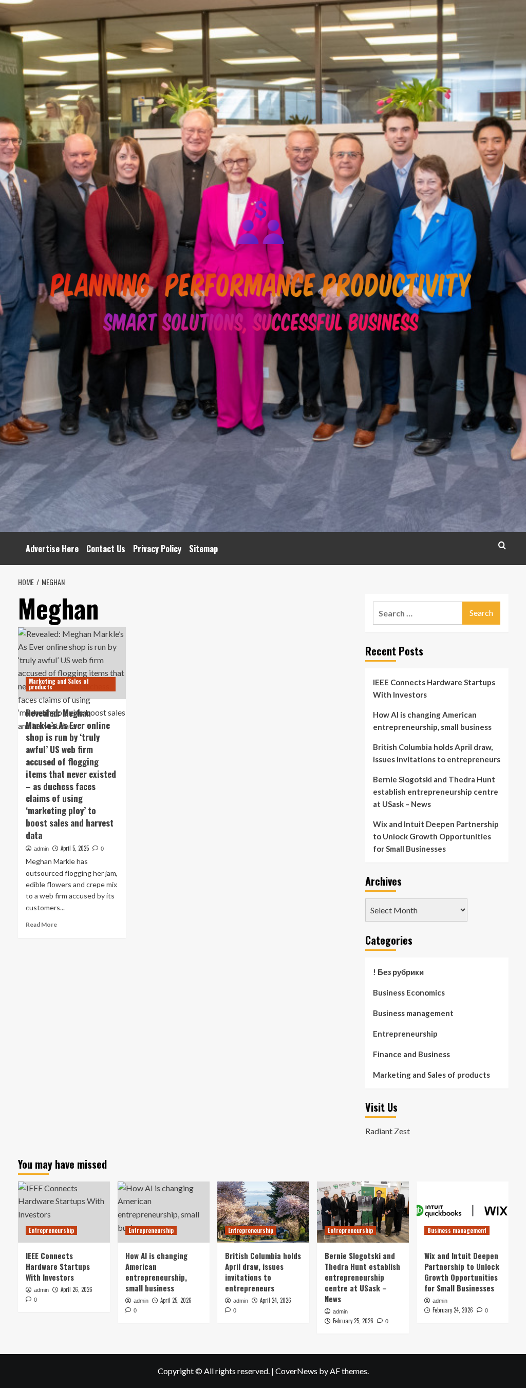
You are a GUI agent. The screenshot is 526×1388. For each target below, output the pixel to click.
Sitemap (203, 548)
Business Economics (409, 992)
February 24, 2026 (453, 1310)
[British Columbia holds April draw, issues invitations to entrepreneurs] (263, 1212)
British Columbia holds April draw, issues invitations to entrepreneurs (436, 753)
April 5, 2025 (75, 848)
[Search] (502, 545)
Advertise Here (52, 548)
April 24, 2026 (275, 1300)
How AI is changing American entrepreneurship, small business (432, 720)
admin (41, 849)
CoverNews (296, 1371)
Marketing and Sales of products (59, 684)
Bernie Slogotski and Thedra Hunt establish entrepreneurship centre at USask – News (435, 792)
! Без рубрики (398, 972)
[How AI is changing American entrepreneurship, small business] (164, 1212)
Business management (413, 1013)
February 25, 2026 (353, 1321)
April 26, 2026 (76, 1289)
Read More (41, 924)
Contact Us (105, 548)
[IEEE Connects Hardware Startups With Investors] (64, 1212)
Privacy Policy (157, 548)
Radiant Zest (387, 1131)
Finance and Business (411, 1054)
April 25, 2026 (176, 1300)
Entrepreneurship (405, 1033)
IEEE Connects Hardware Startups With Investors (434, 688)
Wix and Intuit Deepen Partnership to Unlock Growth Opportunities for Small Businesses (436, 836)
